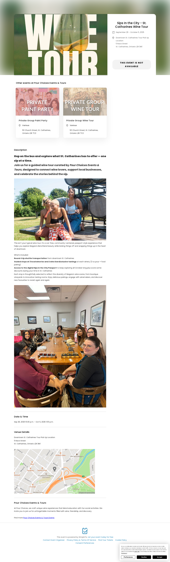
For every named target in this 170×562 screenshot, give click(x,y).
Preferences (128, 557)
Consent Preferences (85, 543)
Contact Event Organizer (54, 540)
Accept (159, 557)
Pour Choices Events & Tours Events (38, 517)
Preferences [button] (124, 553)
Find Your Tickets (105, 540)
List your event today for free (100, 537)
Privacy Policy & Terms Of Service (81, 540)
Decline (144, 557)
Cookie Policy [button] (137, 551)
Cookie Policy (121, 540)
